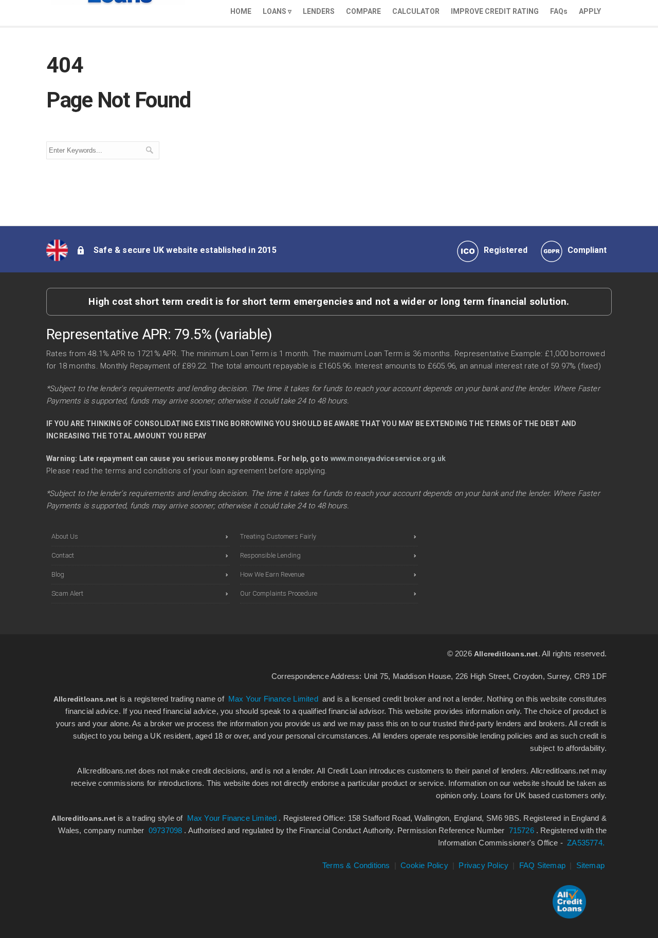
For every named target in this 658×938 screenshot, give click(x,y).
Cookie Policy (424, 865)
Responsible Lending (270, 555)
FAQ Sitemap (542, 865)
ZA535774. (586, 842)
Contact (62, 555)
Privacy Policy (483, 865)
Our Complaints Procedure (278, 593)
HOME (240, 11)
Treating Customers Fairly (278, 536)
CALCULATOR (416, 11)
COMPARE (363, 11)
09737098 (165, 830)
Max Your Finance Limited (273, 698)
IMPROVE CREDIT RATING (495, 11)
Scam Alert (67, 593)
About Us (64, 536)
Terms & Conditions (356, 865)
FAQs (559, 11)
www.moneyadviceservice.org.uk (388, 458)
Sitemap (590, 865)
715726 (521, 830)
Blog (57, 574)
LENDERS (319, 11)
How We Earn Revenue (272, 574)
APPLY (590, 11)
